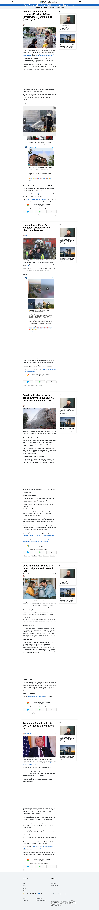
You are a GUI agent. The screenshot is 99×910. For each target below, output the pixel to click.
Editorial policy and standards (41, 896)
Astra (28, 265)
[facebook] (53, 894)
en (15, 1)
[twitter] (58, 894)
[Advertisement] (39, 80)
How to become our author (41, 900)
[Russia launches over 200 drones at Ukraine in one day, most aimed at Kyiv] (67, 38)
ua (13, 1)
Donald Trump (52, 7)
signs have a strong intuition (34, 699)
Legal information (26, 900)
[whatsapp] (63, 894)
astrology (31, 713)
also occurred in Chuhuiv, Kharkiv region (37, 199)
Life (37, 5)
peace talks (46, 7)
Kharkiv (53, 215)
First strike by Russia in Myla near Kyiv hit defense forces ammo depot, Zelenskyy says (67, 27)
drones (36, 385)
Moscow (40, 385)
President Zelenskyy (60, 7)
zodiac (36, 713)
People (73, 5)
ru (17, 1)
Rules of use (25, 898)
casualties (48, 215)
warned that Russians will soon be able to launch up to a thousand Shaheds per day (39, 535)
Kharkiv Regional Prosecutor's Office (44, 55)
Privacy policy (39, 898)
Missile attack (45, 555)
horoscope (26, 713)
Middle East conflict (38, 7)
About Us (24, 896)
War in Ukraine (29, 5)
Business (57, 5)
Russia (37, 215)
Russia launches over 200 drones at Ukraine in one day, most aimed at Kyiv (67, 46)
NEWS (60, 11)
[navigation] (55, 107)
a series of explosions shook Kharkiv (40, 193)
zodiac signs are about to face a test (36, 696)
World (43, 5)
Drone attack (42, 215)
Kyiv (29, 555)
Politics (49, 5)
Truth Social (38, 762)
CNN (38, 435)
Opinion (65, 5)
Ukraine (25, 215)
